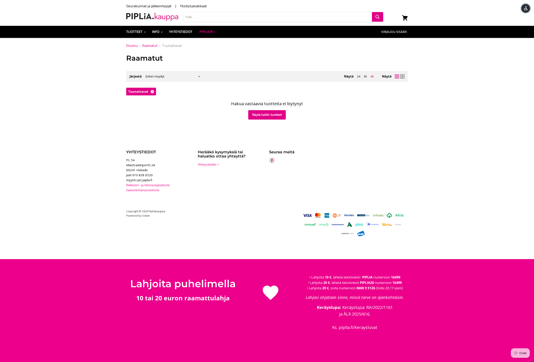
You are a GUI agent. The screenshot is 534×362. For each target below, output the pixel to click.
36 (365, 76)
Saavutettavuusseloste (142, 190)
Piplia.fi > (207, 32)
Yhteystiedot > (208, 164)
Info (156, 32)
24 (358, 76)
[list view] (402, 76)
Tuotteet (134, 32)
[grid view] (397, 76)
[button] (526, 8)
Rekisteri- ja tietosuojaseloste (148, 185)
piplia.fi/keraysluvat (358, 327)
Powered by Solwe (138, 215)
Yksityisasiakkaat (193, 6)
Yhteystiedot (180, 32)
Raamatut (149, 45)
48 (372, 76)
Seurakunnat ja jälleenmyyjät (148, 6)
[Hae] (377, 17)
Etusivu (132, 45)
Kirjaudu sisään (394, 32)
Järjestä (136, 76)
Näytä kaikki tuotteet (267, 115)
